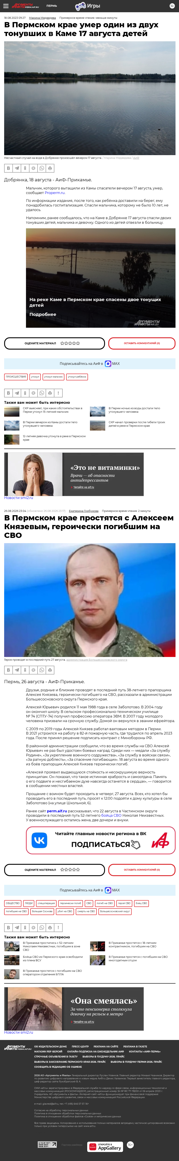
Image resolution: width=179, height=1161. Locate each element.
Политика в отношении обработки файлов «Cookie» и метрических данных (77, 1116)
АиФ (136, 157)
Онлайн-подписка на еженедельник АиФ (95, 1051)
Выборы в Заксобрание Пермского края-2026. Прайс (70, 1061)
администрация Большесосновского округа (96, 659)
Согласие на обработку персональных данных (61, 1110)
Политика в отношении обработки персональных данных (67, 1113)
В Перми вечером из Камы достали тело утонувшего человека (50, 424)
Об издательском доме (50, 1046)
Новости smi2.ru (18, 498)
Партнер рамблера (72, 1145)
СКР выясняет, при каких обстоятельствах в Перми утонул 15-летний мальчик (52, 410)
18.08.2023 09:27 (15, 17)
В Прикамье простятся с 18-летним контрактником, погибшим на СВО (132, 944)
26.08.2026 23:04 (15, 511)
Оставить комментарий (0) (142, 343)
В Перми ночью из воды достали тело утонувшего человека (134, 410)
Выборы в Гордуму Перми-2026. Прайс (136, 1061)
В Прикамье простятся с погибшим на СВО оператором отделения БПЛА (52, 972)
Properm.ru (55, 193)
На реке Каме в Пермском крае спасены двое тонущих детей (95, 302)
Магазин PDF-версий (48, 1051)
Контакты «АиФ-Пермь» (145, 1051)
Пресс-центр (80, 1046)
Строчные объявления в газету (55, 1056)
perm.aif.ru (57, 811)
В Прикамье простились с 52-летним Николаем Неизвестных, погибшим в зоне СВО (51, 946)
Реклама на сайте (106, 1046)
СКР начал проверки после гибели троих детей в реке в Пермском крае (137, 424)
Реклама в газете (135, 1046)
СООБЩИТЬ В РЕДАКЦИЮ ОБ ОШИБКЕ (58, 1067)
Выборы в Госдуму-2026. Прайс (103, 1056)
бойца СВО (111, 815)
